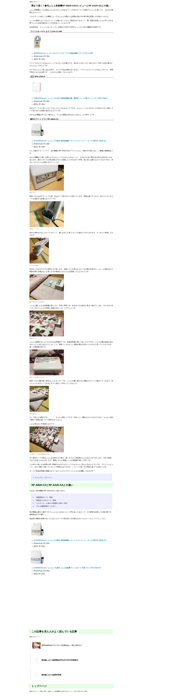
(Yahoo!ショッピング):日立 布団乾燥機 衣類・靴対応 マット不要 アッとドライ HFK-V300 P (71, 98)
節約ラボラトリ (34, 2)
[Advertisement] (72, 602)
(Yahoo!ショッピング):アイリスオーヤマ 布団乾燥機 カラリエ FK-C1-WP (63, 53)
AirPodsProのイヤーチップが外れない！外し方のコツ (62, 645)
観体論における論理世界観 (51, 675)
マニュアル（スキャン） (44, 477)
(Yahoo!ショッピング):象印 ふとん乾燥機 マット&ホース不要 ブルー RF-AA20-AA (67, 568)
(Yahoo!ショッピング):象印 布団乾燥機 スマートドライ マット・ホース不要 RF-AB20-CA (70, 141)
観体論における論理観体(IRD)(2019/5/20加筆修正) (60, 660)
